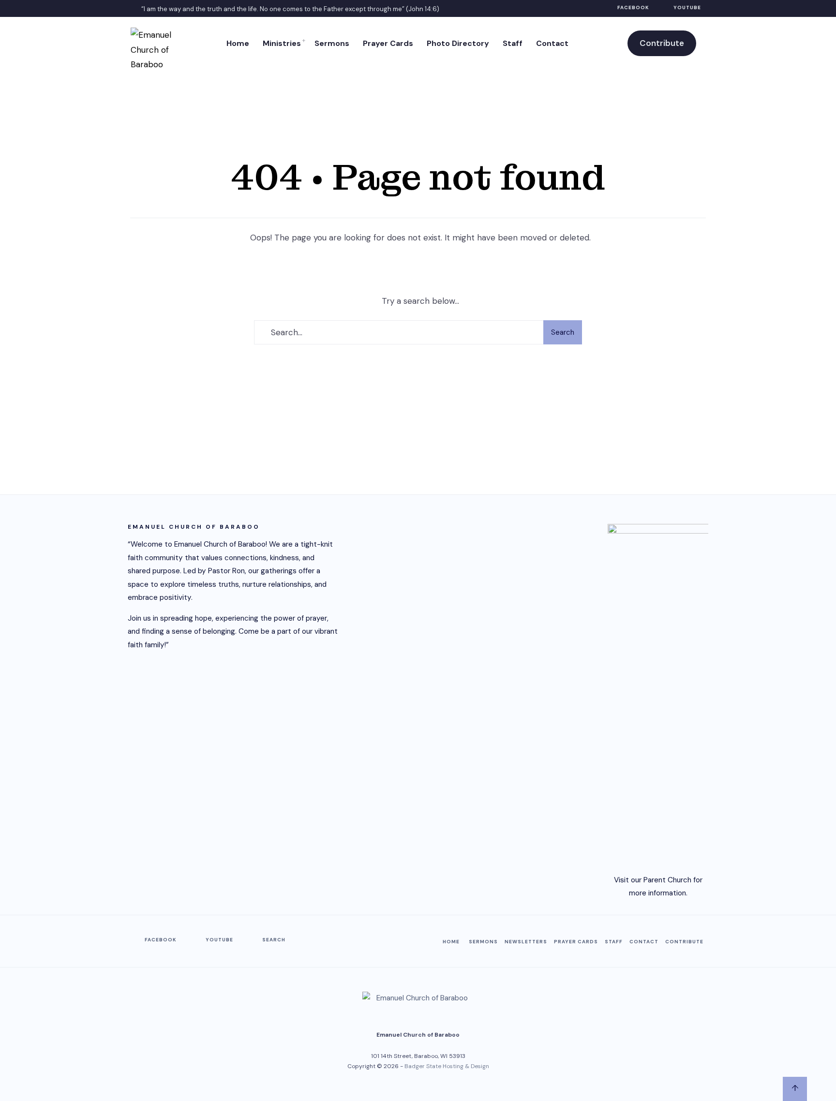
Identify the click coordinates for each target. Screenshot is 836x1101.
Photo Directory (458, 43)
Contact (552, 43)
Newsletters (526, 941)
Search (562, 332)
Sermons (331, 43)
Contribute (662, 43)
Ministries (282, 43)
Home (237, 43)
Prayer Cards (388, 43)
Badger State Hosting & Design (446, 1066)
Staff (512, 43)
